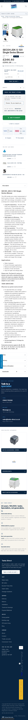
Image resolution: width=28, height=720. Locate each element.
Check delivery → (14, 81)
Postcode (6, 73)
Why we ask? (21, 70)
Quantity (5, 87)
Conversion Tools (7, 642)
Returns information (7, 366)
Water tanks (5, 580)
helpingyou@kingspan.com (12, 336)
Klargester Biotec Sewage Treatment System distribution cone (12, 155)
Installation (5, 604)
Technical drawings (7, 607)
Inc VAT (22, 56)
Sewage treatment (7, 591)
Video (4, 354)
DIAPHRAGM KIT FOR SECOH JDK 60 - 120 (13, 174)
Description (5, 185)
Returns (4, 601)
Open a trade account (10, 572)
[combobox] (14, 13)
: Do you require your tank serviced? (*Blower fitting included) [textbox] (12, 98)
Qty (18, 73)
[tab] (5, 27)
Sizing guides (5, 617)
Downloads (9, 371)
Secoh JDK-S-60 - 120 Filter (14, 163)
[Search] (26, 13)
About (3, 633)
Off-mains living (6, 623)
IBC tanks (4, 583)
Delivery (4, 360)
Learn (11, 130)
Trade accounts (6, 639)
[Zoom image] (22, 37)
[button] (1, 6)
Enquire (9, 138)
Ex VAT (16, 56)
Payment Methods (7, 610)
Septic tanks (5, 588)
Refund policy (21, 715)
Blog (3, 626)
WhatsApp (8, 1)
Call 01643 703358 (19, 1)
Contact (4, 636)
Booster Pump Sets (7, 585)
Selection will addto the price (13, 109)
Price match (21, 138)
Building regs (5, 620)
